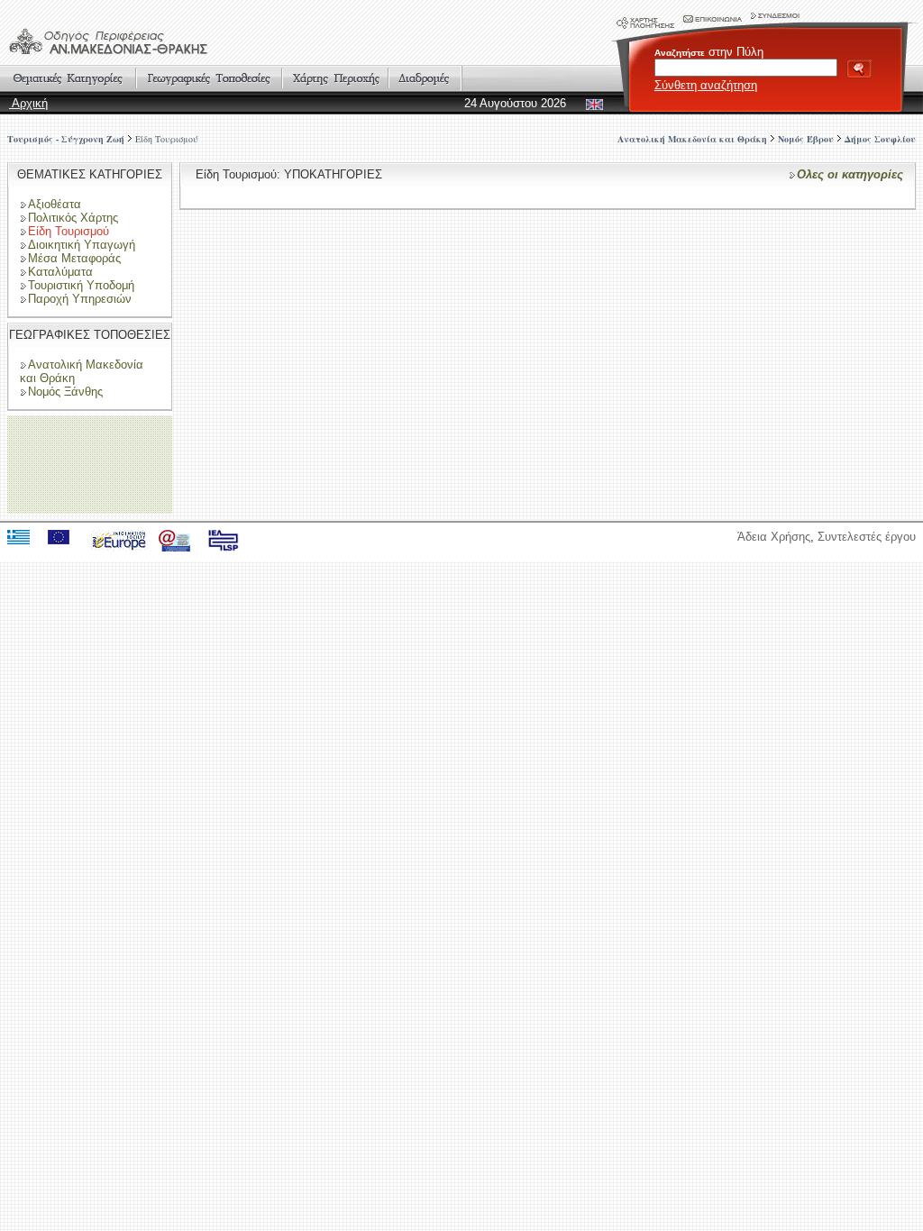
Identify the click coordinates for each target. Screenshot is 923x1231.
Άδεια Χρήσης (773, 536)
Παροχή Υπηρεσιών (80, 298)
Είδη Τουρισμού (166, 138)
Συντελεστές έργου (867, 536)
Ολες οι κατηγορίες (850, 174)
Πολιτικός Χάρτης (73, 217)
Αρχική (28, 103)
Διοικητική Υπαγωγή (81, 244)
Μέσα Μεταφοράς (74, 258)
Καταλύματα (60, 271)
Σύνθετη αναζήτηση (705, 85)
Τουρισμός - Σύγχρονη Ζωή (65, 138)
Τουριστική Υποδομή (81, 285)
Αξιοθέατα (54, 204)
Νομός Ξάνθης (65, 391)
